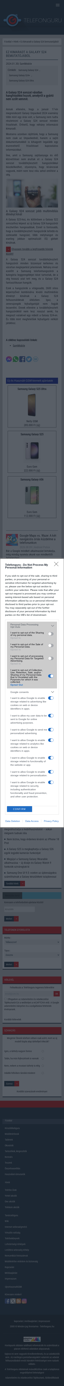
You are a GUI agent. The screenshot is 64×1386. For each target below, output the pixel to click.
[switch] (51, 634)
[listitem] (32, 625)
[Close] (57, 565)
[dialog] (32, 693)
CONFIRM (19, 809)
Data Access (32, 821)
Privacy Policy (51, 821)
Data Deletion (12, 821)
